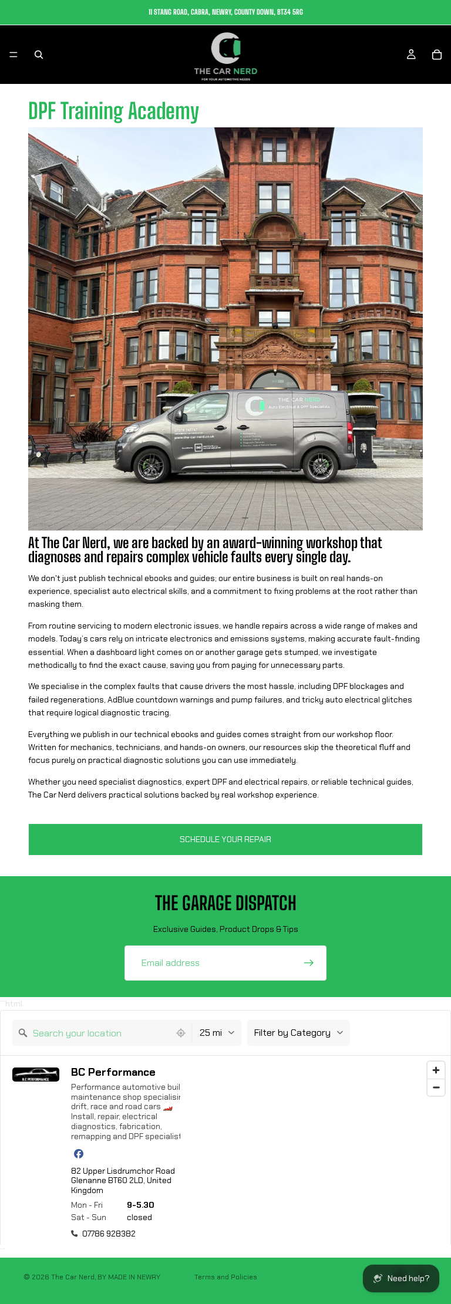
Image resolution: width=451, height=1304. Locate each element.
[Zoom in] (436, 1070)
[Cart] (437, 54)
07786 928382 (109, 1233)
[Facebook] (78, 1153)
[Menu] (13, 54)
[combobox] (91, 1033)
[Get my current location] (180, 1033)
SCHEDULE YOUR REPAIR (225, 839)
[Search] (39, 54)
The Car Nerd (73, 1277)
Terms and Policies (225, 1277)
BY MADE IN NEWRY (128, 1277)
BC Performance (113, 1072)
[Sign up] (309, 963)
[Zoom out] (436, 1087)
